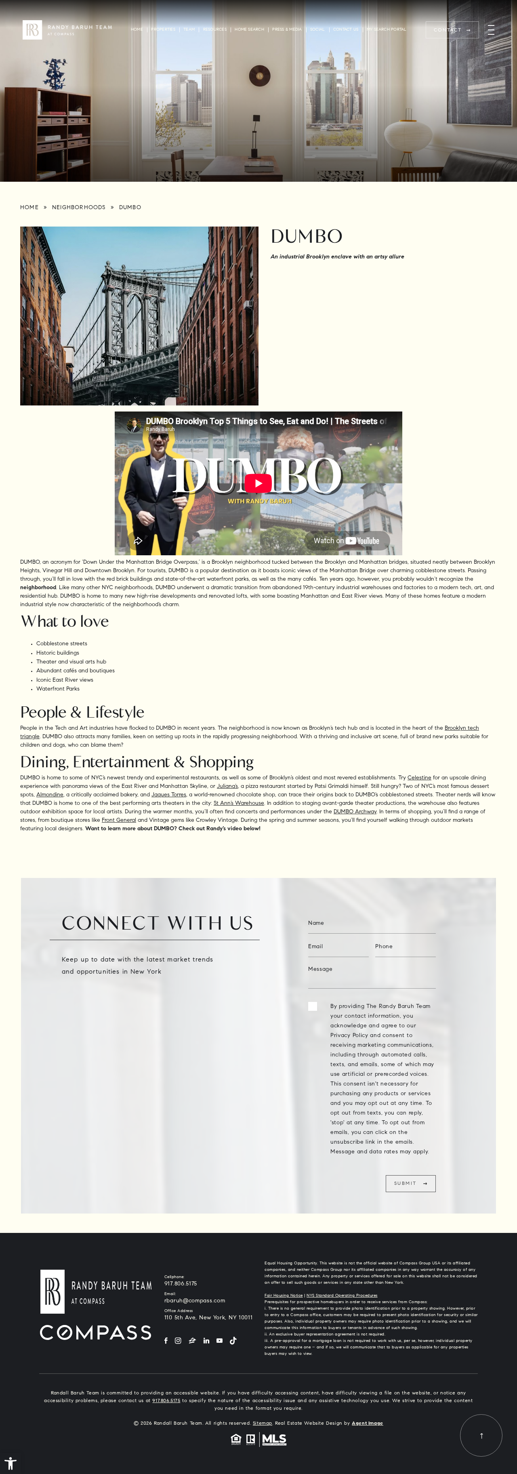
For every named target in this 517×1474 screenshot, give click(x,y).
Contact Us (345, 29)
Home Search (249, 29)
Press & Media (287, 29)
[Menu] (491, 30)
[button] (10, 1463)
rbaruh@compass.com (194, 1301)
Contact (448, 30)
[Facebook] (166, 1341)
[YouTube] (219, 1341)
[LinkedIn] (206, 1341)
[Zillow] (192, 1341)
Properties (163, 29)
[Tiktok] (233, 1341)
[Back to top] (481, 1435)
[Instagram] (178, 1341)
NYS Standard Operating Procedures (342, 1296)
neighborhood (38, 588)
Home (137, 29)
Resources (215, 29)
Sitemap (262, 1423)
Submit (405, 1183)
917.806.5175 (180, 1284)
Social (317, 29)
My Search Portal (387, 29)
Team (189, 29)
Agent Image (367, 1423)
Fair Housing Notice (284, 1296)
